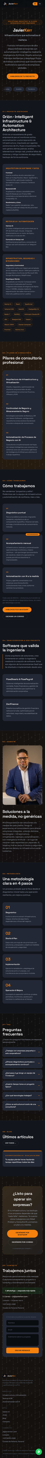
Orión (5, 1415)
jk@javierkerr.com (10, 1432)
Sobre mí (6, 1412)
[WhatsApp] (39, 1452)
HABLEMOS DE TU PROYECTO (22, 76)
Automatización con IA (11, 1402)
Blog (4, 1418)
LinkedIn (6, 1435)
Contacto (6, 1422)
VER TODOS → (10, 1143)
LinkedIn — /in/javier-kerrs (13, 1300)
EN (40, 4)
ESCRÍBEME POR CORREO (22, 1242)
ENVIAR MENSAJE (22, 1350)
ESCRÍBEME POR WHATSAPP (22, 1234)
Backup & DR (7, 1398)
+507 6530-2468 (9, 1304)
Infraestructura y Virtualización (14, 1395)
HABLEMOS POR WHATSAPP (17, 610)
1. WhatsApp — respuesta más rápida (20, 1291)
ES (35, 4)
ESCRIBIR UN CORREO (15, 616)
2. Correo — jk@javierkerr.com (15, 1296)
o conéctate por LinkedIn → (22, 1248)
